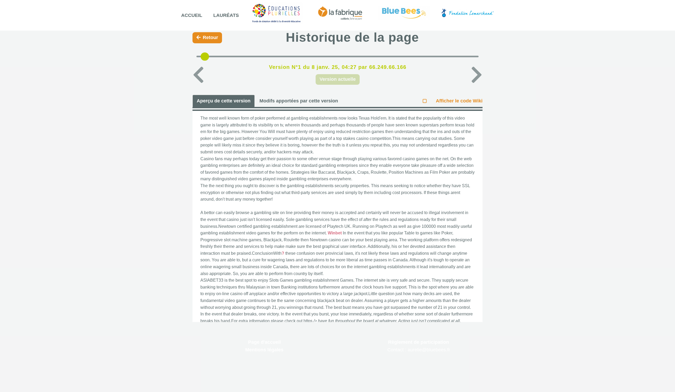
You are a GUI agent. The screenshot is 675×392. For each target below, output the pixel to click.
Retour (210, 37)
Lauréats (226, 15)
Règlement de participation (418, 342)
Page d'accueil (264, 342)
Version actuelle (338, 79)
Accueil (191, 15)
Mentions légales (264, 349)
